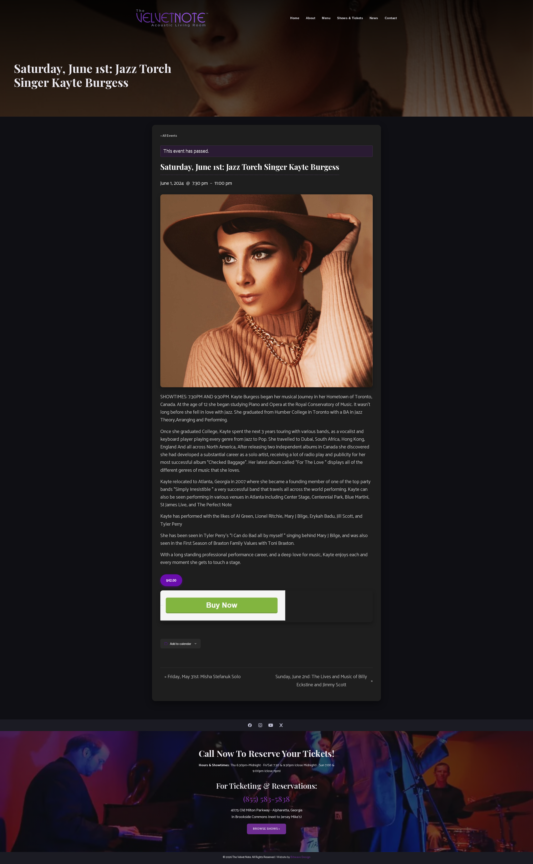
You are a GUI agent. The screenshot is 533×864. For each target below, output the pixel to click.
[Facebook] (251, 725)
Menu (326, 18)
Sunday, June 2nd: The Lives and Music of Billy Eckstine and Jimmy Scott (324, 681)
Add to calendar (180, 643)
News (374, 18)
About (310, 18)
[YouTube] (271, 725)
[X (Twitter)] (282, 725)
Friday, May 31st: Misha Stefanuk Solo (202, 677)
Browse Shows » (266, 828)
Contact (391, 18)
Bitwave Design (300, 857)
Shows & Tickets (350, 18)
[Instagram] (261, 725)
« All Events (168, 135)
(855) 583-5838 (266, 799)
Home (294, 18)
